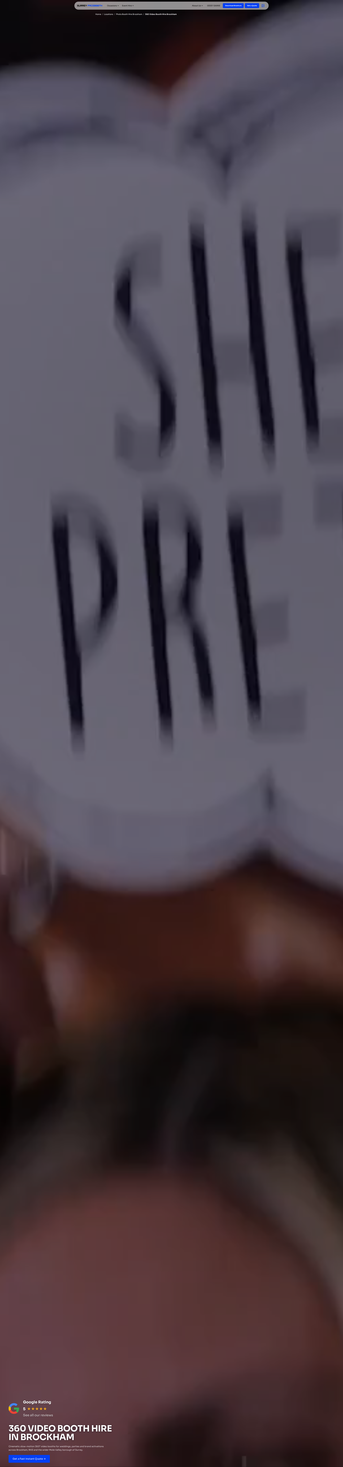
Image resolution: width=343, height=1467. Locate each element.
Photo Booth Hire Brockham (129, 14)
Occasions (112, 5)
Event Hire (127, 5)
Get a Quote (252, 6)
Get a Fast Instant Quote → (29, 1458)
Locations (108, 14)
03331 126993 (213, 5)
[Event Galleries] (263, 5)
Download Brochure (233, 6)
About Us (196, 5)
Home (98, 14)
